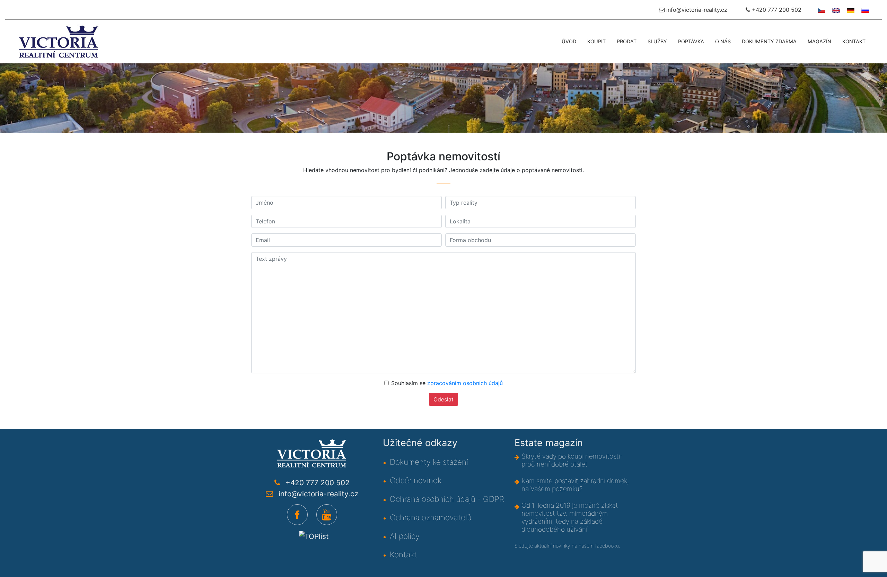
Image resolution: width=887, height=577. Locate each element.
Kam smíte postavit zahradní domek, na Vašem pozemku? (575, 485)
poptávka (691, 41)
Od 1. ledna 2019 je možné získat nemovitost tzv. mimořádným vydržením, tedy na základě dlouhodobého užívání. (569, 517)
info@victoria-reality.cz (696, 9)
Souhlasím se (447, 383)
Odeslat (443, 399)
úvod (569, 41)
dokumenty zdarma (769, 41)
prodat (626, 41)
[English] (835, 10)
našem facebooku (599, 546)
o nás (723, 41)
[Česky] (820, 10)
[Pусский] (864, 10)
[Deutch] (849, 10)
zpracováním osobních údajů (465, 383)
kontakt (854, 41)
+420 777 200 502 (775, 9)
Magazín (819, 41)
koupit (596, 41)
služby (657, 41)
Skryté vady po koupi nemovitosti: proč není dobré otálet (571, 460)
